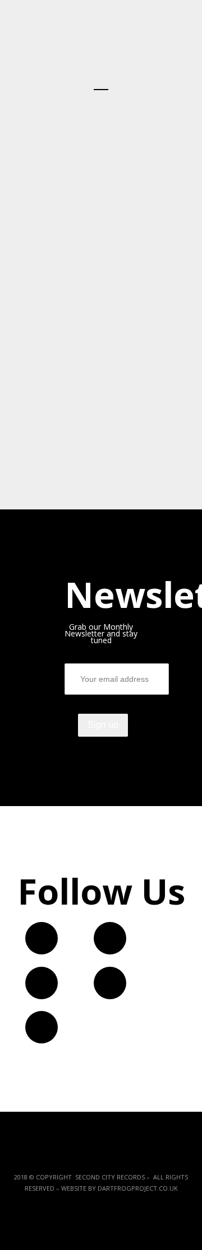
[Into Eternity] (101, 373)
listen (158, 341)
